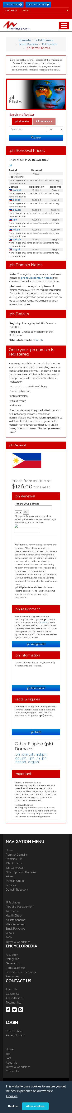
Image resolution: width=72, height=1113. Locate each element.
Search (37, 137)
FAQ (8, 1058)
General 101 (13, 963)
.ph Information (36, 688)
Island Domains (28, 44)
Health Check (14, 915)
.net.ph (16, 239)
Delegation (12, 959)
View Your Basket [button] (37, 4)
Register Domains (17, 854)
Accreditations (14, 998)
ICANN (43, 622)
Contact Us (12, 993)
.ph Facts (36, 732)
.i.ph (14, 219)
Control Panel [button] (12, 4)
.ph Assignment (36, 644)
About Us (11, 989)
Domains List (14, 858)
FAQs (9, 937)
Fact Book (12, 954)
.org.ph (16, 249)
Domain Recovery (17, 889)
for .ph (39, 340)
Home (9, 850)
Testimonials (13, 1002)
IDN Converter (14, 867)
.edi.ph (16, 200)
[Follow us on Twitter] (15, 1009)
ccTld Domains (44, 40)
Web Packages (15, 924)
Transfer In (12, 911)
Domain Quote (15, 880)
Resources (12, 976)
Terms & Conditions (18, 941)
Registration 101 (15, 967)
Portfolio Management (19, 906)
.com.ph (17, 190)
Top (8, 1053)
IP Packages (13, 902)
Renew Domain (15, 1035)
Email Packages (15, 928)
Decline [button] (13, 1106)
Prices (9, 876)
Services (11, 885)
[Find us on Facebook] (8, 1009)
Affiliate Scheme (15, 920)
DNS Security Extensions (21, 972)
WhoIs (10, 933)
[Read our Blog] (21, 1009)
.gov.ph (16, 210)
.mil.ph (16, 229)
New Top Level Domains (21, 872)
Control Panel (14, 1031)
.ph (10, 165)
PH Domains (49, 44)
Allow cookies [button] (35, 1106)
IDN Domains (14, 863)
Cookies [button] (11, 1096)
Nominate (25, 40)
